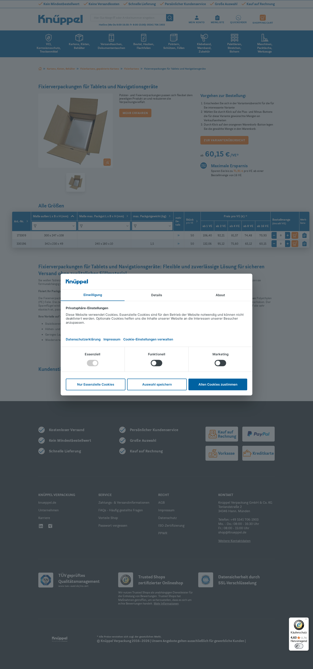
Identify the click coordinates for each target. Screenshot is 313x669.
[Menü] (306, 620)
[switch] (299, 646)
